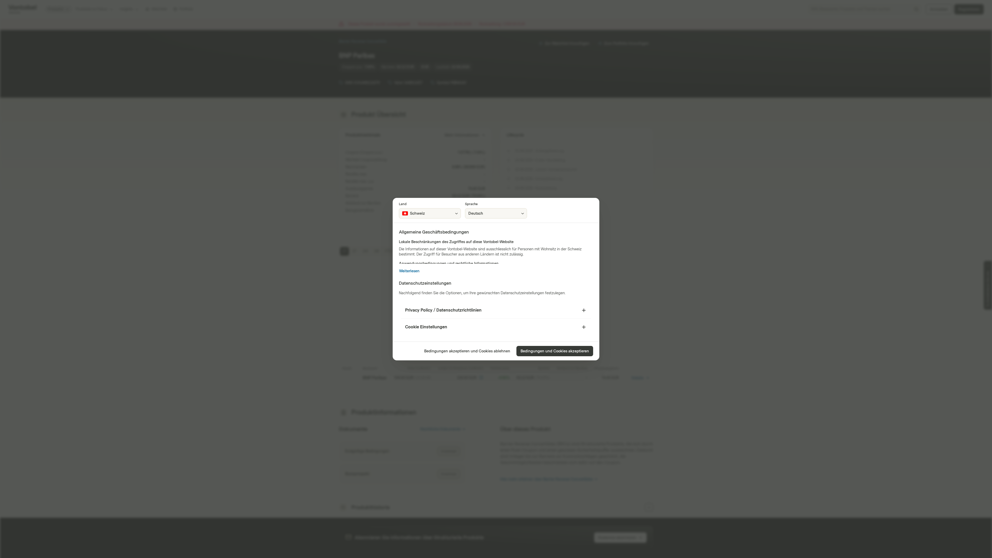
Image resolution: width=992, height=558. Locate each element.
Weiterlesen (409, 271)
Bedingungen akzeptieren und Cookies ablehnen (467, 351)
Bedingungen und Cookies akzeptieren (555, 351)
